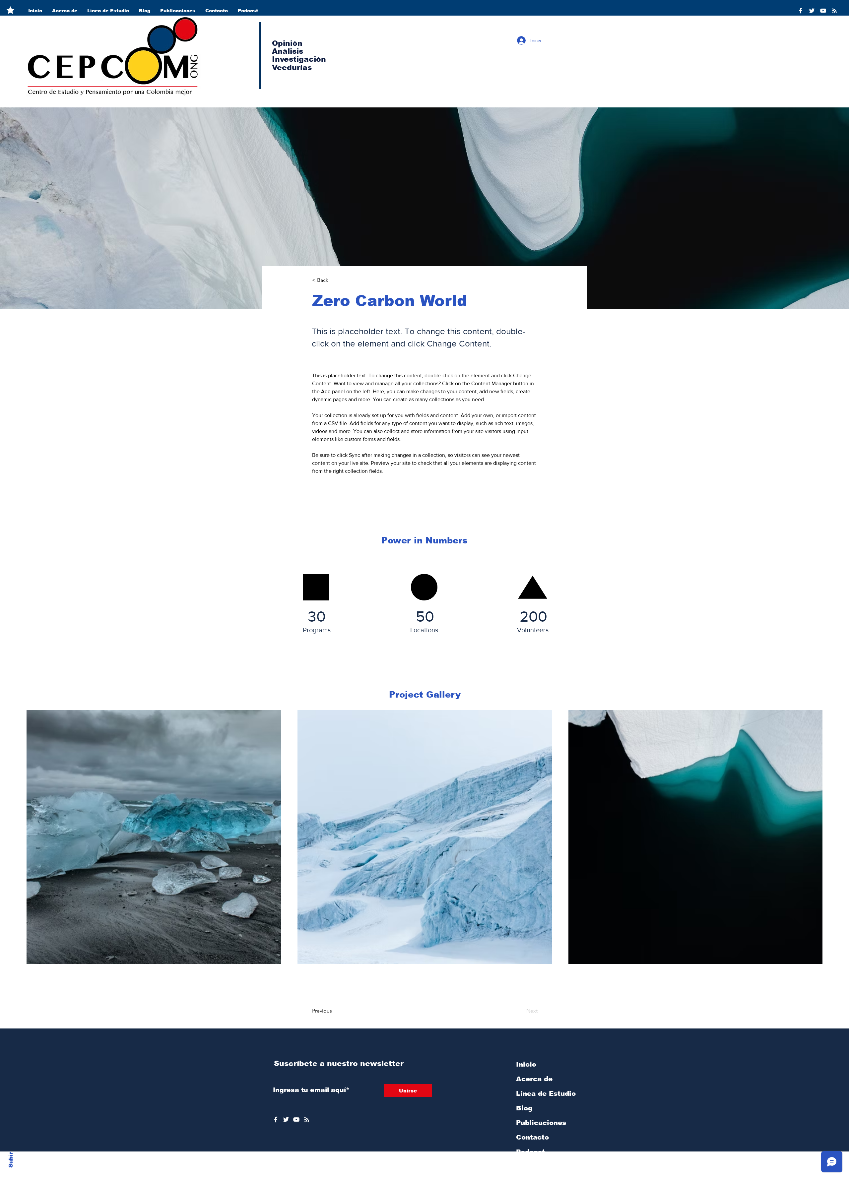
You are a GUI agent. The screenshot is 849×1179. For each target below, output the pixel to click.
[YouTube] (823, 10)
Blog (524, 1108)
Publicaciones (541, 1122)
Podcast (530, 1151)
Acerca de (534, 1079)
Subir (11, 1159)
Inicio (526, 1064)
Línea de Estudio (546, 1093)
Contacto (532, 1137)
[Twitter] (812, 10)
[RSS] (834, 10)
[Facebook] (800, 10)
